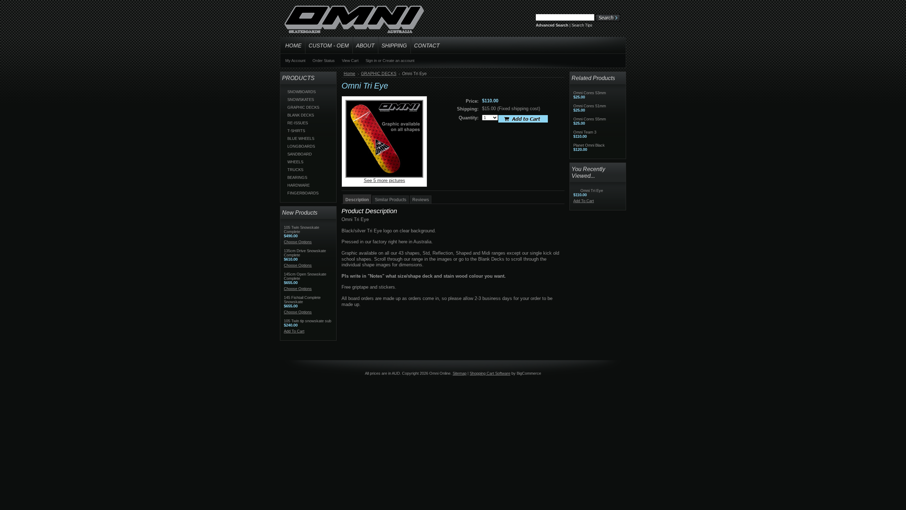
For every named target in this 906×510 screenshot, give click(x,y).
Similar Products (390, 199)
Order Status (323, 60)
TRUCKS (295, 170)
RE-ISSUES (297, 123)
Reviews (420, 199)
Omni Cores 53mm (589, 93)
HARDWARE (298, 185)
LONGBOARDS (301, 146)
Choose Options (298, 242)
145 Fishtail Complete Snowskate (302, 299)
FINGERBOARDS (303, 193)
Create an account (398, 60)
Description (357, 199)
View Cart (350, 60)
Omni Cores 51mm (589, 106)
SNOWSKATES (300, 99)
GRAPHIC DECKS (303, 107)
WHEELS (295, 162)
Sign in (371, 60)
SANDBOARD (299, 154)
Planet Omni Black (589, 145)
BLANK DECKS (300, 115)
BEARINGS (297, 177)
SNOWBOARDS (301, 92)
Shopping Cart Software (490, 373)
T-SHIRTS (296, 131)
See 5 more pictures (384, 180)
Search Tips (582, 25)
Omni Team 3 (584, 132)
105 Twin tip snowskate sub (307, 321)
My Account (295, 60)
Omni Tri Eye (591, 190)
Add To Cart (294, 331)
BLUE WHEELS (300, 138)
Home (349, 74)
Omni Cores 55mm (589, 119)
